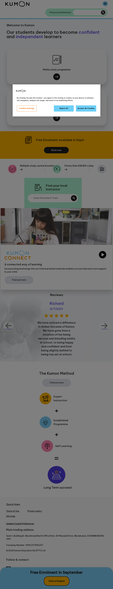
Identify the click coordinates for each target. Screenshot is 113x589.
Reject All (64, 108)
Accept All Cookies (86, 108)
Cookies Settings (26, 108)
